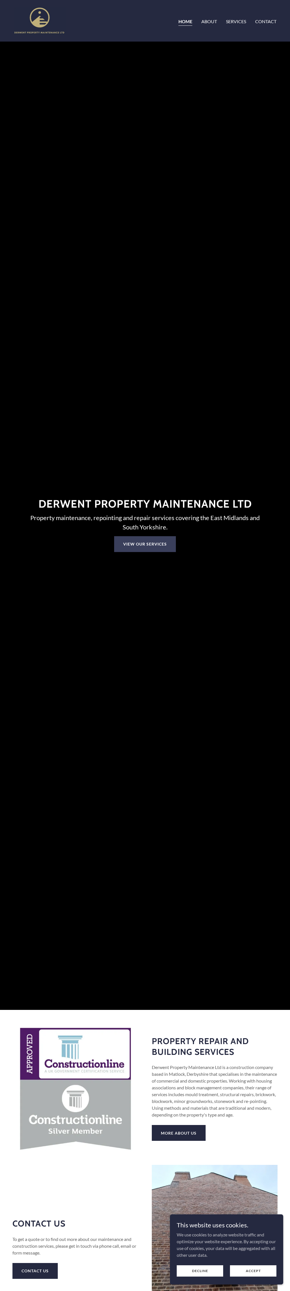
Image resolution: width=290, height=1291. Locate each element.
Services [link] (236, 21)
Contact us (35, 1270)
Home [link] (185, 21)
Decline (200, 1271)
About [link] (209, 21)
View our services (145, 544)
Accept (253, 1271)
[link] (40, 20)
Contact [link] (265, 21)
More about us (179, 1133)
